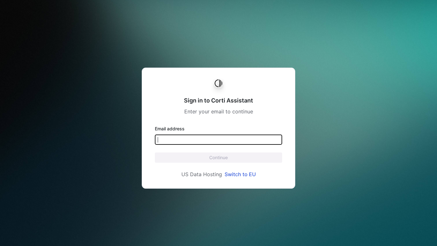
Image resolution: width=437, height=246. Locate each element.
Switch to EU (240, 174)
